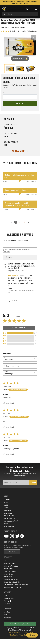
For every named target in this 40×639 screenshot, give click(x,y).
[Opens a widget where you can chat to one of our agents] (32, 635)
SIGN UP (12, 551)
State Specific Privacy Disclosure (20, 635)
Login (5, 595)
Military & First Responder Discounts (16, 585)
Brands (6, 524)
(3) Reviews (13, 31)
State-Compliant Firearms (12, 587)
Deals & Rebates (9, 526)
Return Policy (8, 569)
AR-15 (6, 505)
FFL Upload (7, 604)
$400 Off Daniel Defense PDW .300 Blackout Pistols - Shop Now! (20, 2)
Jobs (5, 614)
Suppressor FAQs (9, 563)
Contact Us (7, 617)
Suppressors (8, 513)
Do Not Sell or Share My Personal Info (20, 624)
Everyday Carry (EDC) (11, 521)
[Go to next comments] (28, 222)
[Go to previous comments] (11, 222)
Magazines (7, 510)
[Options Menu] (9, 292)
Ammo (6, 502)
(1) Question (22, 31)
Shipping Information (11, 566)
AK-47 (6, 508)
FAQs (5, 561)
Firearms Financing (10, 571)
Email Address (7, 93)
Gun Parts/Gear (9, 516)
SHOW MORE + (20, 151)
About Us (7, 612)
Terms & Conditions (13, 632)
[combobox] (20, 14)
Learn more (6, 252)
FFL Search (7, 601)
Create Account (9, 598)
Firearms (7, 500)
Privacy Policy (28, 632)
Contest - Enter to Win (11, 579)
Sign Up (33, 482)
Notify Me (20, 103)
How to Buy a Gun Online (12, 582)
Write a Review (32, 31)
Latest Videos (8, 574)
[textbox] (20, 245)
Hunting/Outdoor (9, 518)
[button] (20, 333)
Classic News (8, 577)
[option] (20, 47)
